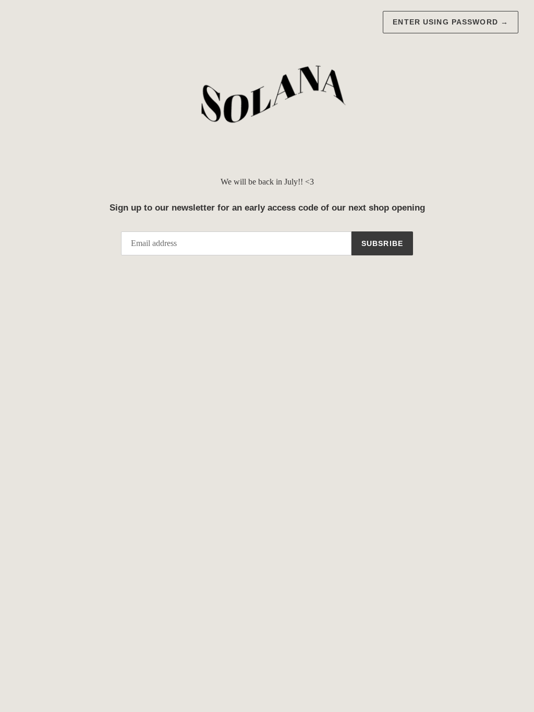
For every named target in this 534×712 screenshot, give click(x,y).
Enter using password (450, 22)
